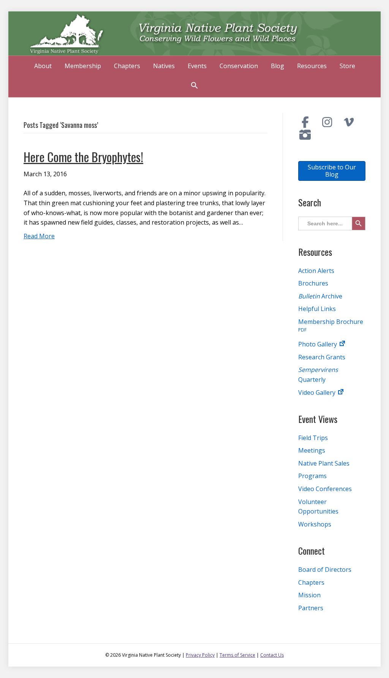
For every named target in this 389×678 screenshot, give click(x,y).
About (43, 66)
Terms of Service (237, 655)
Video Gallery (317, 392)
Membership (83, 66)
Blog (277, 66)
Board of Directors (324, 569)
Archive (320, 296)
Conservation (239, 66)
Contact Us (272, 655)
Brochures (313, 283)
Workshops (314, 524)
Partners (310, 608)
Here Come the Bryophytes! (83, 157)
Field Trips (313, 438)
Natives (164, 66)
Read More (39, 236)
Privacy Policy (200, 655)
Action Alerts (316, 270)
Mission (309, 595)
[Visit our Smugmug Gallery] (305, 134)
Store (347, 66)
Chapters (127, 66)
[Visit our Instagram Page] (327, 122)
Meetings (311, 450)
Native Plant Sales (323, 463)
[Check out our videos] (349, 122)
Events (197, 66)
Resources (312, 66)
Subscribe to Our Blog (332, 171)
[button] (194, 86)
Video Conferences (325, 489)
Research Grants (321, 357)
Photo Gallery (318, 344)
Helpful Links (317, 309)
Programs (312, 476)
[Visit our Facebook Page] (305, 122)
